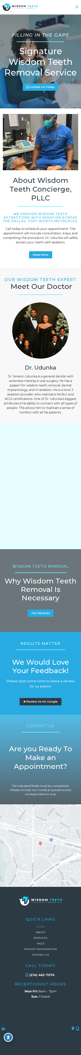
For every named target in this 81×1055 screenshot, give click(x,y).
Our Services (40, 613)
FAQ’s (41, 943)
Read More (40, 254)
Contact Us (40, 954)
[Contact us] (73, 1028)
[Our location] (77, 1028)
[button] (40, 87)
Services (40, 937)
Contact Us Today (41, 87)
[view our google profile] (3, 1029)
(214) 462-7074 (41, 975)
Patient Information (40, 949)
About (40, 932)
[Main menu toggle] (77, 7)
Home (40, 926)
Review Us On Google (42, 701)
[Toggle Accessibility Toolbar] (8, 1037)
